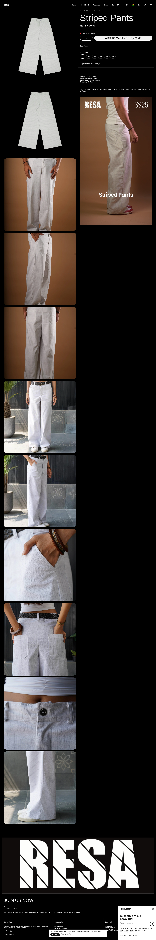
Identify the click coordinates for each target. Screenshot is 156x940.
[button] (127, 5)
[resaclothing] (6, 5)
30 (95, 57)
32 (101, 57)
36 (113, 57)
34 (107, 57)
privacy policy (132, 935)
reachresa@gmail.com (10, 931)
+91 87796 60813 (9, 934)
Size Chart (83, 46)
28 (89, 57)
